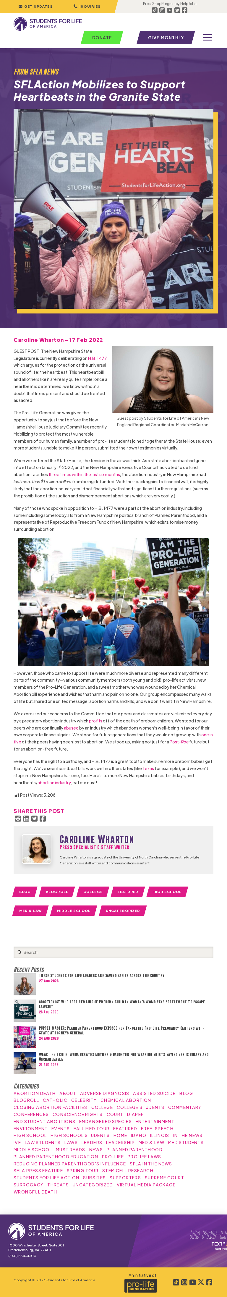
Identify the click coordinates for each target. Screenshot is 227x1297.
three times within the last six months (84, 474)
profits (95, 720)
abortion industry (54, 782)
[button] (87, 6)
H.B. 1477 (97, 358)
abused (71, 727)
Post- (179, 741)
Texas (148, 768)
